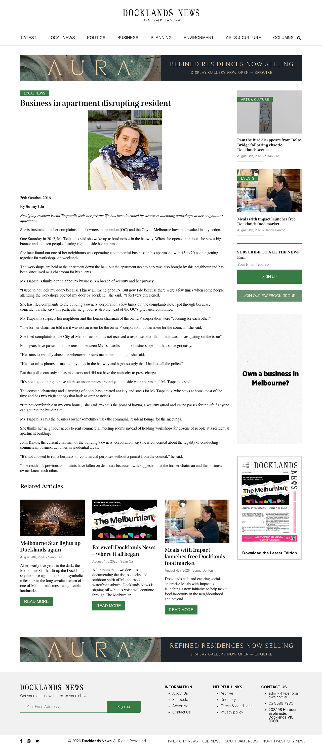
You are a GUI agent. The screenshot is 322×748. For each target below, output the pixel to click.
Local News (62, 38)
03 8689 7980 (281, 703)
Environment (199, 38)
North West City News (284, 741)
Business (127, 38)
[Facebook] (21, 741)
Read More (36, 601)
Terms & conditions (237, 706)
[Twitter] (37, 741)
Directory (228, 700)
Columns (283, 38)
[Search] (298, 37)
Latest (28, 38)
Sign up (269, 276)
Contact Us (181, 712)
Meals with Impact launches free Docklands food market (195, 556)
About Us (180, 693)
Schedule (180, 700)
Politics (96, 38)
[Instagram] (29, 741)
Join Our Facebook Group (269, 295)
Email (242, 257)
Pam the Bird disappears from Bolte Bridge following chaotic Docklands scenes (269, 145)
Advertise (180, 706)
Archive (227, 693)
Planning (161, 38)
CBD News (211, 741)
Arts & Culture (243, 38)
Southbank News (241, 741)
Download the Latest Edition (269, 553)
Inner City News (183, 741)
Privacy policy (232, 712)
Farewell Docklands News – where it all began (124, 550)
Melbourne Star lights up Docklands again (50, 546)
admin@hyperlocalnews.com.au (285, 695)
